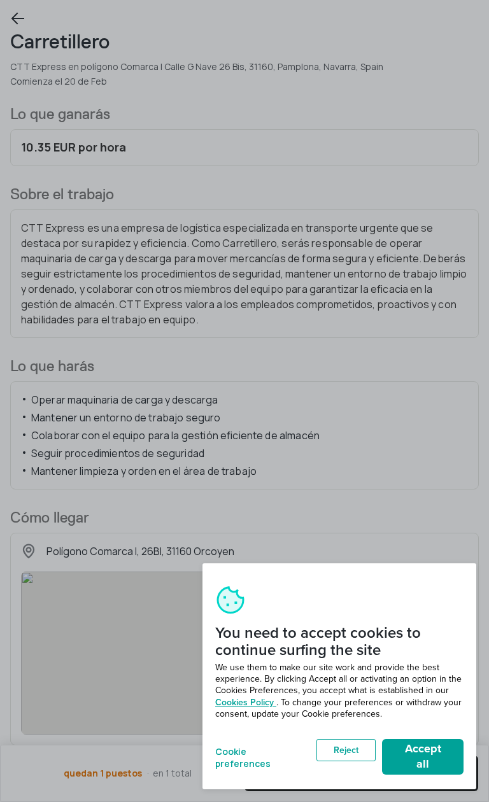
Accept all (423, 756)
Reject (346, 750)
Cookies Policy (245, 702)
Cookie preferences (243, 756)
